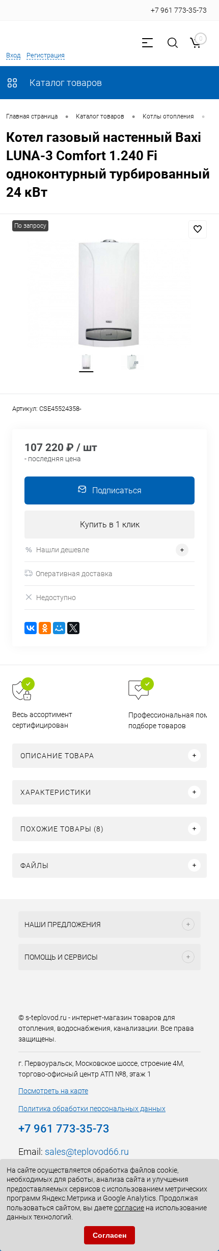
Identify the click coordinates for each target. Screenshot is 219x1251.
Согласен (109, 1235)
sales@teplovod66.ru (87, 1151)
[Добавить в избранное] (197, 229)
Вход (13, 55)
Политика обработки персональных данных (92, 1109)
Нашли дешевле (62, 550)
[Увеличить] (109, 293)
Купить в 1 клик (110, 524)
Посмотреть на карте (53, 1091)
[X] (73, 628)
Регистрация (45, 55)
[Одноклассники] (45, 628)
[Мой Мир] (59, 628)
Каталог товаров (65, 82)
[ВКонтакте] (30, 628)
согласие (129, 1208)
